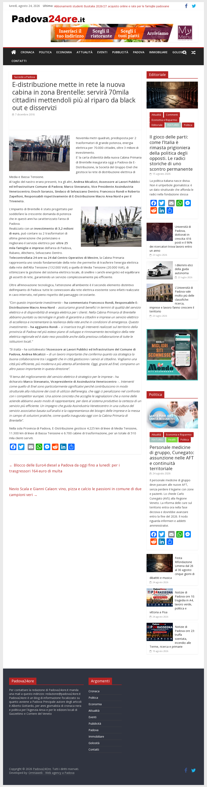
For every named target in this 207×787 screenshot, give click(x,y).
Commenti (172, 114)
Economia (64, 52)
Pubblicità (120, 52)
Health (172, 439)
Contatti (19, 61)
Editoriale (157, 125)
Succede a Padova (24, 77)
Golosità (179, 52)
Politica (45, 52)
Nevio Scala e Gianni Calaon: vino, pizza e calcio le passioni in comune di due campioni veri (75, 491)
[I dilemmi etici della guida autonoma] (160, 263)
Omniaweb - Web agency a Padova (51, 773)
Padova (138, 52)
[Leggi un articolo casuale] (193, 52)
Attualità (84, 52)
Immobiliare (158, 52)
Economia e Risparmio (164, 120)
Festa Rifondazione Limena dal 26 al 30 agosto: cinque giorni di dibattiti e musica (107, 6)
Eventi (102, 52)
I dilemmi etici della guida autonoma (184, 269)
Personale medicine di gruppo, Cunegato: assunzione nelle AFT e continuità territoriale (172, 458)
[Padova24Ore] (13, 52)
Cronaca (27, 52)
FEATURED (173, 125)
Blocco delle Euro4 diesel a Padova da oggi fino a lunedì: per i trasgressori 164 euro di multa (64, 468)
